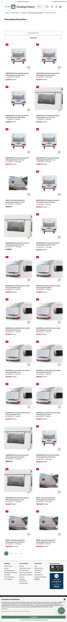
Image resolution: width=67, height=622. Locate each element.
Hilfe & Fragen (8, 566)
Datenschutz (38, 570)
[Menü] (62, 566)
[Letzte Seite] (21, 553)
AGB (36, 566)
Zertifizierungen (23, 583)
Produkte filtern (34, 33)
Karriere (21, 566)
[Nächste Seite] (16, 553)
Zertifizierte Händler (23, 1)
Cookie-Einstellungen (40, 577)
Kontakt (6, 568)
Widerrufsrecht (39, 575)
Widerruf (37, 579)
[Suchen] (47, 7)
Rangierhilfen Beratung (10, 572)
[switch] (59, 570)
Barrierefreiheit (39, 568)
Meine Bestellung (24, 570)
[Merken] (29, 67)
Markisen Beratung (9, 570)
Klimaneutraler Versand (59, 1)
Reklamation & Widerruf (25, 575)
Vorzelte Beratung (9, 577)
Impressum (38, 572)
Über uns (21, 577)
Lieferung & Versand (25, 568)
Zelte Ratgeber (8, 579)
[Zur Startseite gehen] (23, 7)
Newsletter (7, 575)
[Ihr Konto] (56, 7)
